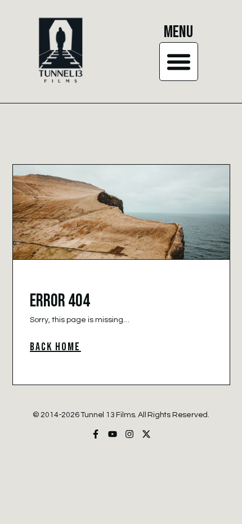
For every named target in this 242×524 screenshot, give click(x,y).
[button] (179, 62)
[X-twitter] (146, 434)
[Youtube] (112, 434)
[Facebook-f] (95, 434)
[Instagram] (129, 434)
